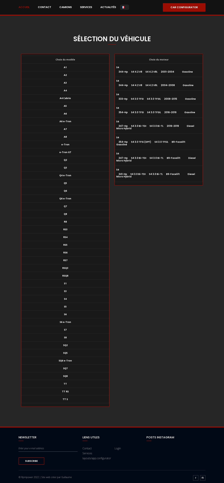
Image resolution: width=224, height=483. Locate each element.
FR (126, 7)
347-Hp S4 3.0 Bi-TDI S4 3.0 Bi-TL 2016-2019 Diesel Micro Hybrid (155, 127)
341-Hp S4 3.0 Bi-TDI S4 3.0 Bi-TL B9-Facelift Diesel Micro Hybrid (155, 175)
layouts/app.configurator (96, 458)
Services (86, 7)
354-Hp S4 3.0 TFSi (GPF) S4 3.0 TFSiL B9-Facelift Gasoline (154, 143)
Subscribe (31, 461)
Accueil (24, 7)
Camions (65, 7)
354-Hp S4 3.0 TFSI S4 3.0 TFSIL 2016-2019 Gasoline (155, 112)
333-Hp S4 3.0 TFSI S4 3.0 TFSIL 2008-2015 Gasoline (156, 99)
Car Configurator (184, 7)
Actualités (108, 7)
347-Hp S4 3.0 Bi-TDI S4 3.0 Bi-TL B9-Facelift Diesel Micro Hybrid (156, 159)
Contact (44, 7)
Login (117, 448)
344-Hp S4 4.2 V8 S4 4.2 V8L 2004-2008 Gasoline (154, 85)
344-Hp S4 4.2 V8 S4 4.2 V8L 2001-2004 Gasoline (154, 71)
